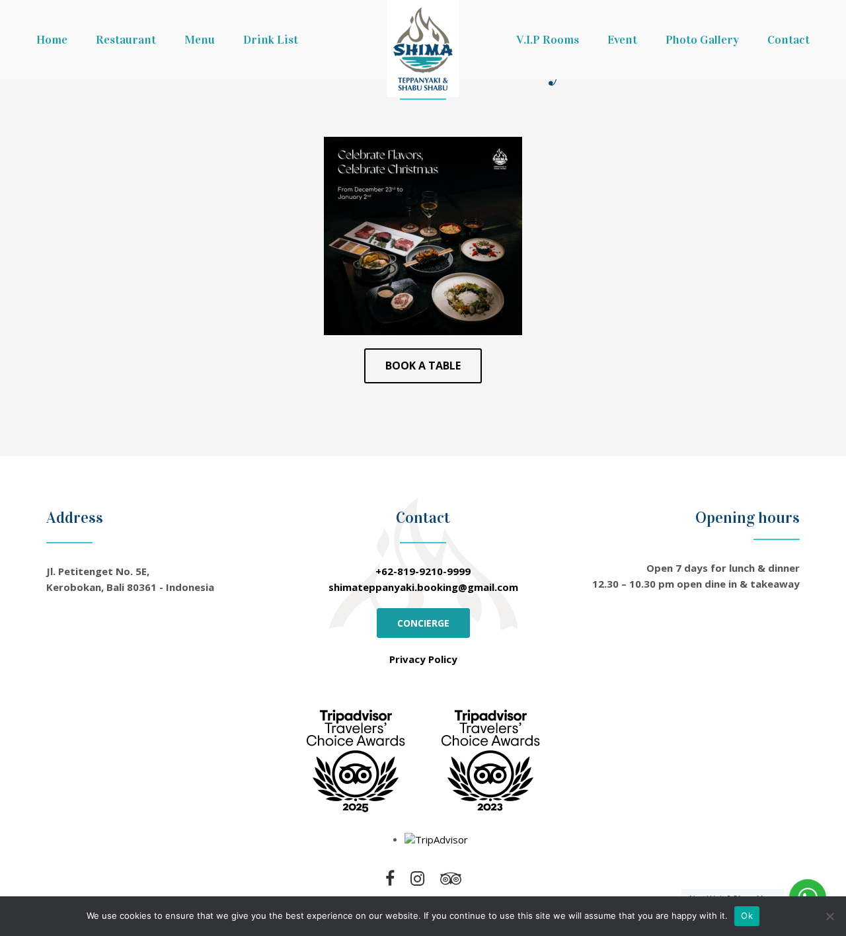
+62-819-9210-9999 (423, 571)
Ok (747, 915)
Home (51, 39)
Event (622, 39)
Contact (788, 39)
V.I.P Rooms (547, 39)
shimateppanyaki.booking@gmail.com (423, 587)
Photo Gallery (702, 39)
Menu (199, 39)
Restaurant (126, 39)
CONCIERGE (423, 623)
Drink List (270, 39)
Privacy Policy (423, 659)
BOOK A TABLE (423, 365)
